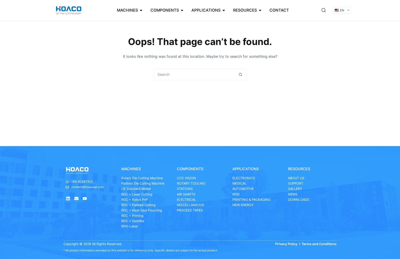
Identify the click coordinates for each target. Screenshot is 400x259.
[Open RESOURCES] (260, 10)
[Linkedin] (68, 198)
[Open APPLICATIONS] (224, 10)
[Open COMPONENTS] (182, 10)
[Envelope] (76, 198)
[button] (323, 10)
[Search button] (240, 74)
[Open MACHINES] (141, 10)
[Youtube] (85, 198)
